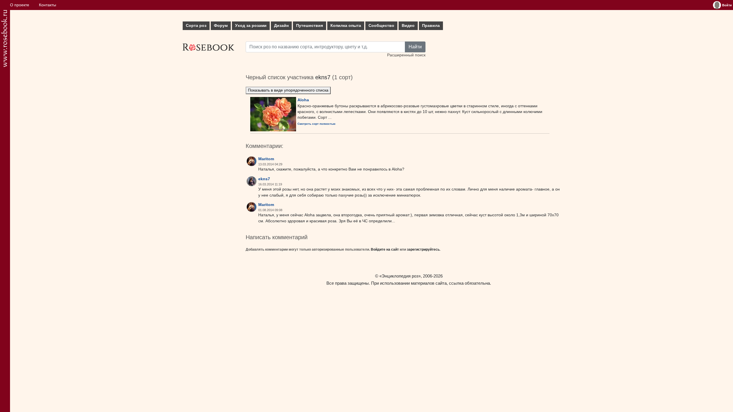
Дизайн (281, 25)
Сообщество (381, 25)
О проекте (19, 5)
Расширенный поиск (406, 55)
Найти (415, 46)
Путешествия (309, 25)
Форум (221, 25)
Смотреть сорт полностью (316, 123)
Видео (408, 25)
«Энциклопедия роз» (400, 276)
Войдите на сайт (385, 249)
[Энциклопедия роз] (4, 38)
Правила (431, 25)
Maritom (266, 159)
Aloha (303, 100)
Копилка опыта (345, 25)
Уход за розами (251, 25)
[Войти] (717, 5)
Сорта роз (196, 25)
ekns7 (322, 77)
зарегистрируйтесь (423, 249)
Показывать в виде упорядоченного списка (288, 90)
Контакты (47, 5)
